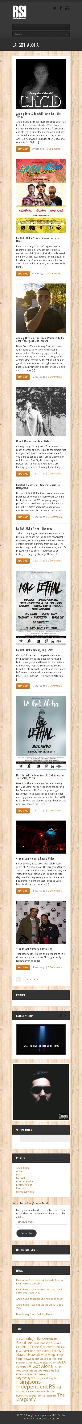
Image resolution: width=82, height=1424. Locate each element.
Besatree (24, 1342)
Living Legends (29, 1370)
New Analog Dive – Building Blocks (34, 1314)
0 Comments (53, 148)
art (55, 1339)
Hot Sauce (40, 1358)
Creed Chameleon (44, 1346)
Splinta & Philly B (25, 1191)
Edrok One (29, 1351)
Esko (18, 1174)
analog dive (32, 1338)
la (60, 1362)
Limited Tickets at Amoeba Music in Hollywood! (38, 486)
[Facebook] (61, 8)
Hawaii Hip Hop (41, 1354)
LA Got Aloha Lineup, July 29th (34, 650)
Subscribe (26, 1233)
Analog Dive (22, 1167)
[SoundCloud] (39, 1138)
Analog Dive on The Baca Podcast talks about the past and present (40, 339)
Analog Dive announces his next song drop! (39, 1298)
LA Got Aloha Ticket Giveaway (34, 528)
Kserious (21, 1188)
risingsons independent (32, 1384)
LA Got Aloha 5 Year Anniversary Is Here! (37, 239)
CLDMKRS (22, 1347)
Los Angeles (46, 1370)
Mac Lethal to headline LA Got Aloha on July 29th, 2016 (40, 776)
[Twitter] (54, 8)
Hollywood (29, 1358)
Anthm (19, 1171)
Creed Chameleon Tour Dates (33, 441)
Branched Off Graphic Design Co (41, 1418)
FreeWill (20, 1178)
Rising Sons (52, 1378)
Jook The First (54, 1358)
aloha (19, 1339)
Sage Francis (33, 1391)
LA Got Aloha (39, 1366)
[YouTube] (67, 8)
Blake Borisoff (41, 1343)
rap (46, 1374)
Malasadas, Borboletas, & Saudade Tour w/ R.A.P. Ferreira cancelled (39, 1282)
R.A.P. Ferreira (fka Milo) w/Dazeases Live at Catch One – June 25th (39, 1291)
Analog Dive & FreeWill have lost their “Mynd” (39, 115)
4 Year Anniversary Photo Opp (34, 948)
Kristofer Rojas (24, 1185)
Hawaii (21, 1354)
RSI (53, 1386)
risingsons (41, 1378)
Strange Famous (37, 1395)
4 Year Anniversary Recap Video (35, 858)
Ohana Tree (35, 1374)
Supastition (50, 1395)
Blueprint (56, 1343)
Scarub (45, 1391)
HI (57, 1355)
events (46, 1351)
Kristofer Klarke (24, 1181)
